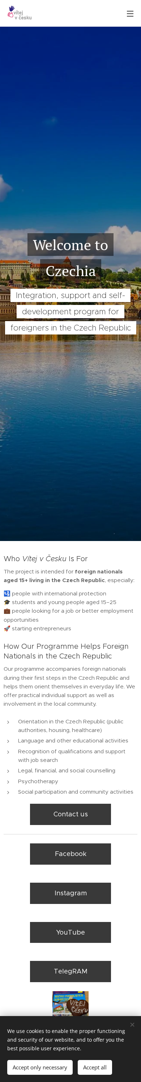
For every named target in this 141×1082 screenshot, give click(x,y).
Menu (130, 13)
